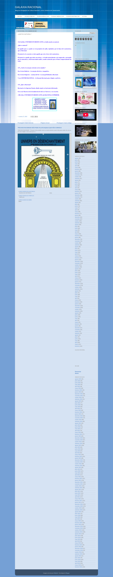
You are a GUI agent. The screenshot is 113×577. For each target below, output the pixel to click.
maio (76, 163)
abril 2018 (77, 563)
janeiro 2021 (78, 502)
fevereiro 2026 (78, 390)
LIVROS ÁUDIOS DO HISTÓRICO (26, 191)
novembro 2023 (79, 439)
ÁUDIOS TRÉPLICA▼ (57, 16)
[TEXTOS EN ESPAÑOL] (85, 71)
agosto (76, 158)
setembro (77, 178)
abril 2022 (77, 474)
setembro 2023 (78, 443)
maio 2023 (77, 450)
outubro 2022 (78, 463)
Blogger (67, 573)
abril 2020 (77, 519)
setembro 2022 (78, 465)
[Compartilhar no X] (34, 116)
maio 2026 (77, 384)
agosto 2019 (78, 533)
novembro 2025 (79, 395)
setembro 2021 (78, 487)
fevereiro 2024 (78, 434)
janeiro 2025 (78, 414)
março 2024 (78, 432)
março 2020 (78, 520)
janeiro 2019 (78, 546)
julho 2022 (77, 469)
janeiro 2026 (78, 392)
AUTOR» (84, 16)
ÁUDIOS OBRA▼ (30, 16)
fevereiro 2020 (78, 522)
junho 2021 (77, 493)
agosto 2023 (78, 445)
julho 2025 (77, 403)
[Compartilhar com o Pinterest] (37, 116)
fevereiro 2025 (78, 412)
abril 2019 (77, 541)
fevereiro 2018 (78, 567)
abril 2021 (77, 496)
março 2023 (78, 454)
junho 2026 (77, 382)
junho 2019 (77, 537)
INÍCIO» (19, 16)
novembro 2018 (79, 550)
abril (76, 165)
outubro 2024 (78, 419)
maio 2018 (77, 561)
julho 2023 (77, 447)
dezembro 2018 (79, 548)
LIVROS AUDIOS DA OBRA (25, 200)
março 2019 (78, 543)
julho (76, 160)
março (76, 167)
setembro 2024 (78, 421)
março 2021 (78, 498)
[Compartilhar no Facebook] (35, 116)
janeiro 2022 (78, 480)
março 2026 (78, 388)
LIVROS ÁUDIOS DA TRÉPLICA (26, 195)
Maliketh (56, 573)
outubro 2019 (78, 530)
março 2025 (78, 410)
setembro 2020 (78, 509)
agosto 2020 (78, 511)
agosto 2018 (78, 555)
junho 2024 (77, 427)
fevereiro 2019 (78, 544)
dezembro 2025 (79, 393)
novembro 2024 (79, 417)
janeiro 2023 (78, 458)
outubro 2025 (78, 397)
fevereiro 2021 (78, 500)
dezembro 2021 (79, 482)
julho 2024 (77, 425)
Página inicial (45, 123)
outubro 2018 (78, 552)
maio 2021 (77, 495)
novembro (77, 174)
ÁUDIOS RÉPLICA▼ (43, 16)
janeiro (76, 171)
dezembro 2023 (79, 438)
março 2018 (78, 565)
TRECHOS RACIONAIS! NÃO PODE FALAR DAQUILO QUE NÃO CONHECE (40, 127)
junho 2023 (77, 449)
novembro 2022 (79, 461)
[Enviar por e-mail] (31, 116)
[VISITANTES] (85, 55)
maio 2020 (77, 517)
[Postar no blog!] (33, 116)
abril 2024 (77, 430)
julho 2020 (77, 513)
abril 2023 (77, 452)
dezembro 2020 (79, 504)
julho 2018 (77, 557)
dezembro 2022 (79, 460)
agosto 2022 (78, 467)
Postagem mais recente (25, 123)
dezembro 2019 (79, 526)
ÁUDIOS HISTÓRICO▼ (73, 16)
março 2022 (78, 476)
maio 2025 (77, 406)
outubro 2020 (78, 508)
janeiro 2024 (78, 436)
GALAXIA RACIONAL (28, 7)
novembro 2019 (79, 528)
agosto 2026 (78, 379)
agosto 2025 (78, 401)
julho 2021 (77, 491)
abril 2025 (77, 408)
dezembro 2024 (79, 415)
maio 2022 (77, 473)
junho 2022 (77, 471)
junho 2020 (77, 515)
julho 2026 (77, 380)
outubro (77, 176)
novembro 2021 (79, 484)
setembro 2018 (78, 554)
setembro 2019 (78, 532)
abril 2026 (77, 386)
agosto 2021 (78, 489)
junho (76, 162)
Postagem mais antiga (64, 123)
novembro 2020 (79, 506)
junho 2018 (77, 559)
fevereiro (77, 169)
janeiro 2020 (78, 524)
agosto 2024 (78, 423)
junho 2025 (77, 404)
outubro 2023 (78, 441)
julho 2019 (77, 535)
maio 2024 (77, 428)
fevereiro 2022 (78, 478)
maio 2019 (77, 539)
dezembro (77, 173)
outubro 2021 (78, 485)
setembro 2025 (78, 399)
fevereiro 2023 (78, 456)
